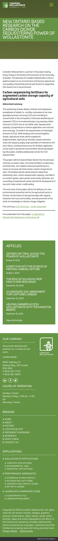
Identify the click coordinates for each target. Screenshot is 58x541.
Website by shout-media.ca (46, 539)
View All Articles (14, 320)
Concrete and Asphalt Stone (22, 484)
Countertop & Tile (16, 496)
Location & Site (14, 429)
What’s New (12, 439)
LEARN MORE (10, 357)
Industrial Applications (20, 469)
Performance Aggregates (20, 474)
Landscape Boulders (18, 499)
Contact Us (11, 442)
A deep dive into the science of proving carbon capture (26, 268)
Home (8, 419)
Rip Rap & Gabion (15, 487)
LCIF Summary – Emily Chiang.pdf (31, 207)
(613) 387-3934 (13, 374)
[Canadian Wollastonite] (16, 5)
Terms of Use (26, 531)
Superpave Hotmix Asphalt (21, 478)
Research (10, 436)
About (8, 422)
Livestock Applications (19, 463)
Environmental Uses (18, 466)
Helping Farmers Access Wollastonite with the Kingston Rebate (28, 307)
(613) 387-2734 (12, 371)
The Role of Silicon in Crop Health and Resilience (24, 280)
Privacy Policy (10, 531)
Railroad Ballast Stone (20, 481)
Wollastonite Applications (21, 459)
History (9, 426)
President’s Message (17, 432)
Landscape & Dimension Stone (22, 491)
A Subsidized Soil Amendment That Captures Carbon (25, 293)
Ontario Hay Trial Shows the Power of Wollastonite (25, 255)
